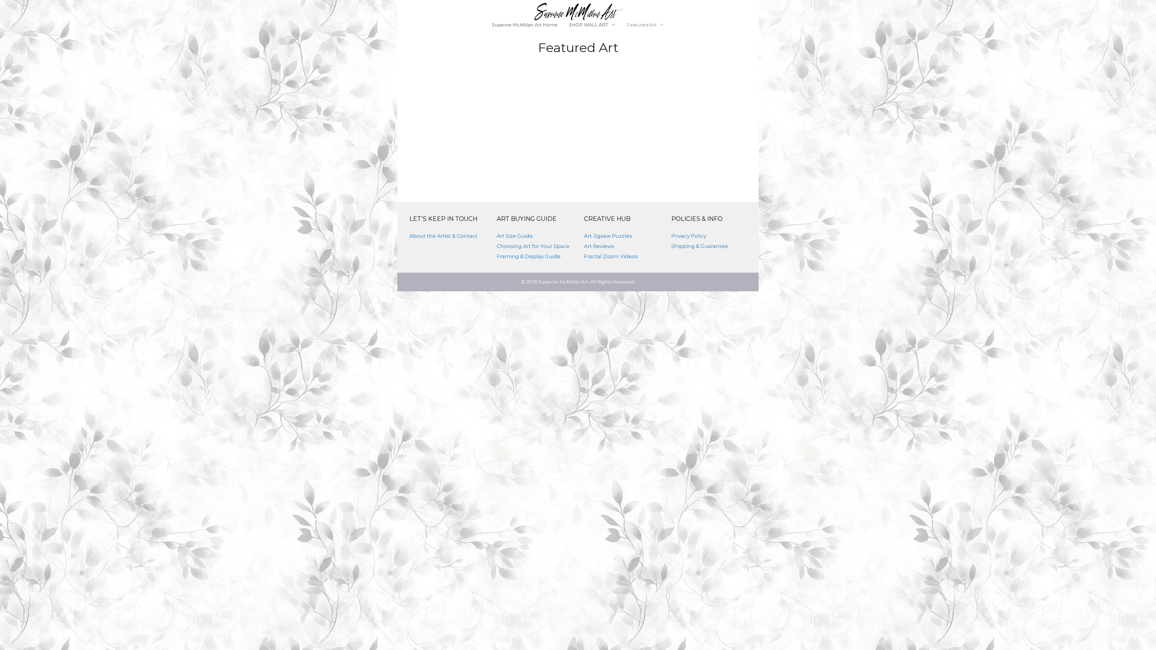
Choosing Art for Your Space (533, 246)
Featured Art (642, 25)
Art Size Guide (515, 236)
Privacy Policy (688, 236)
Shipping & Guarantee (699, 246)
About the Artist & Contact (443, 236)
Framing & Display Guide (529, 256)
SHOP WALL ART (588, 25)
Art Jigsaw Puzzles (608, 236)
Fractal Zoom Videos (611, 256)
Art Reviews (599, 246)
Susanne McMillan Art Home (525, 25)
